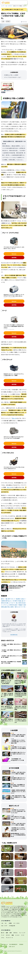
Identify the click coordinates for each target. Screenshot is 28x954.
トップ (2, 5)
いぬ (6, 5)
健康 (7, 932)
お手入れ (15, 932)
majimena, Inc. (19, 950)
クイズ (22, 935)
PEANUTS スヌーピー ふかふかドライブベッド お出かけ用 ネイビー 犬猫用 (14, 374)
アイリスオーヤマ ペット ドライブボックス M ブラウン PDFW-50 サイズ (14, 467)
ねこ (6, 923)
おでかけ (10, 5)
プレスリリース (9, 937)
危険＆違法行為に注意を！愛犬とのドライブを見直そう (14, 607)
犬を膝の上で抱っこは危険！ (11, 75)
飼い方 (2, 932)
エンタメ (17, 935)
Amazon (14, 254)
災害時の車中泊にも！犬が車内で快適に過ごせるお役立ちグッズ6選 (14, 601)
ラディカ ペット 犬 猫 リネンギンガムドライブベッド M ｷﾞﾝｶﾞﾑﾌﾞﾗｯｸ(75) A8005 (14, 437)
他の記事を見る (14, 634)
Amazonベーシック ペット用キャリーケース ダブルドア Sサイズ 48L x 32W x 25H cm (14, 295)
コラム (2, 937)
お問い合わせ (12, 946)
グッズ (2, 935)
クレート (14, 418)
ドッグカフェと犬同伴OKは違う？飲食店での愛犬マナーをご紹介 (14, 605)
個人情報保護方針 (13, 944)
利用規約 (21, 944)
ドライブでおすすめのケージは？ (12, 77)
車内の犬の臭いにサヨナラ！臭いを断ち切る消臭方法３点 (14, 603)
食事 (11, 932)
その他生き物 (12, 925)
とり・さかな (16, 923)
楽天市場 (14, 257)
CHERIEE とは (4, 944)
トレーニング (22, 932)
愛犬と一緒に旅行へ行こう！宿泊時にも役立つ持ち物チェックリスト (14, 599)
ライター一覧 (4, 946)
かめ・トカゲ (4, 925)
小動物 (10, 923)
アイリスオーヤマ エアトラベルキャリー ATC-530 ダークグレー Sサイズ (14, 247)
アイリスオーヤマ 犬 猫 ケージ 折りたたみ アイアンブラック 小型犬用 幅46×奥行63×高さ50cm (14, 326)
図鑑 (13, 935)
